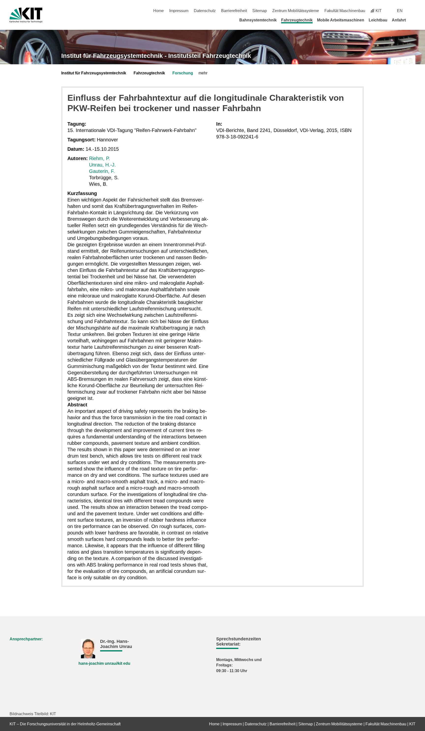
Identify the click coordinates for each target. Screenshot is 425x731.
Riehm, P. (99, 158)
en (400, 11)
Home (158, 11)
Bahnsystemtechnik (258, 20)
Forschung (182, 73)
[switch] (413, 10)
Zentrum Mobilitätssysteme (295, 11)
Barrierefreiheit (234, 11)
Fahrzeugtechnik (297, 20)
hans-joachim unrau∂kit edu (104, 663)
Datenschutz (205, 11)
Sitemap (259, 11)
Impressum (178, 11)
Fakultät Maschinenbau (344, 11)
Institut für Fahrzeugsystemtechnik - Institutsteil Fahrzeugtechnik (156, 55)
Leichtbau (378, 20)
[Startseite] (413, 19)
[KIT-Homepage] (26, 15)
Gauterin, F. (102, 171)
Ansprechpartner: (26, 639)
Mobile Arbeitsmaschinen (340, 20)
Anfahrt (399, 20)
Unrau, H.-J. (102, 164)
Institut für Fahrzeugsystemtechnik (93, 73)
